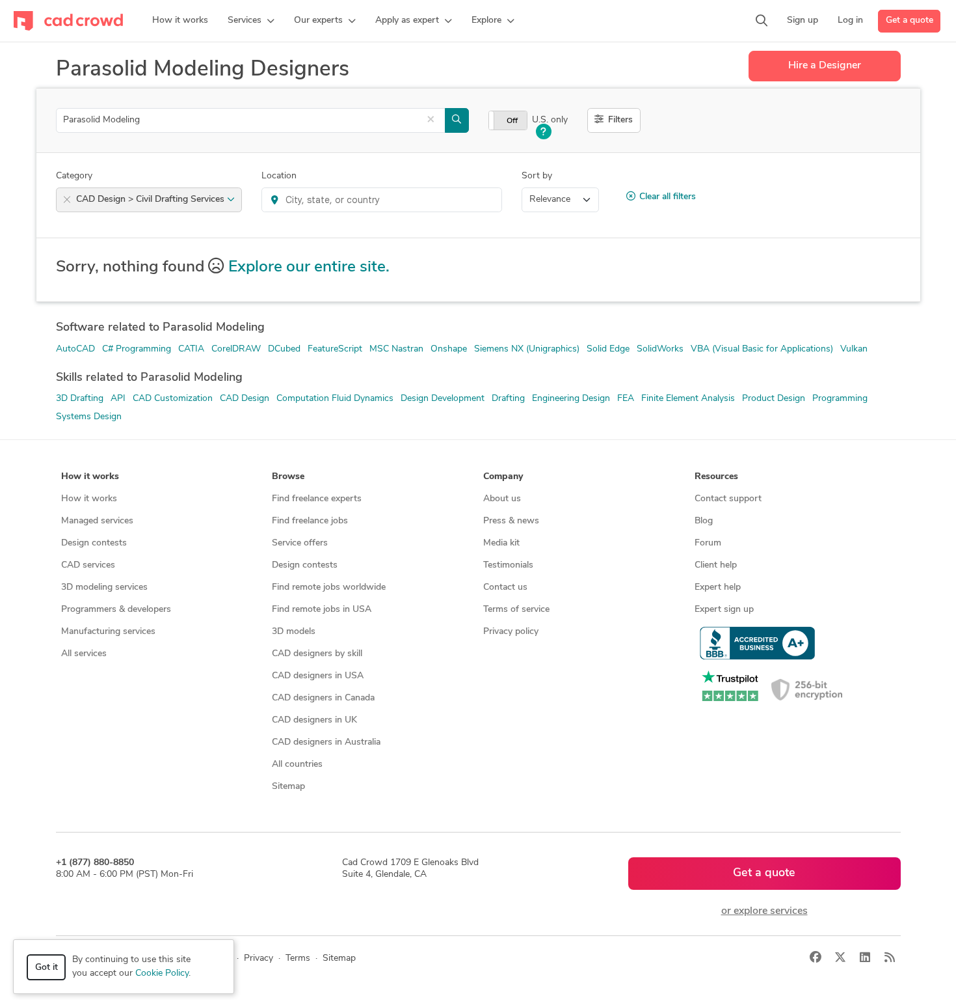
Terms (297, 958)
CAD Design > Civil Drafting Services (151, 199)
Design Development (443, 399)
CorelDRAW (236, 349)
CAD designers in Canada (323, 698)
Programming (840, 399)
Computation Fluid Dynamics (334, 399)
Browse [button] (288, 477)
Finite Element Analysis (688, 399)
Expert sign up (724, 609)
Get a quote (909, 20)
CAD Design (244, 399)
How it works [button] (90, 477)
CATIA (191, 349)
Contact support (728, 499)
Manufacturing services (108, 632)
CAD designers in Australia (326, 742)
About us (502, 499)
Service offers (300, 543)
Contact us (505, 587)
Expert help (718, 587)
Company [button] (503, 477)
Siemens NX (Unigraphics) (526, 349)
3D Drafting (79, 399)
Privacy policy (510, 632)
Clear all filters (667, 197)
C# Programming (136, 349)
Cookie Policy (162, 973)
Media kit (501, 543)
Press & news (511, 521)
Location (279, 176)
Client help (716, 565)
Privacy (258, 958)
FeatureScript (335, 349)
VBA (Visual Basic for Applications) (762, 349)
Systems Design (89, 417)
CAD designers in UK (314, 720)
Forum (708, 543)
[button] (251, 21)
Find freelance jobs (310, 521)
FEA (625, 399)
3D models (293, 632)
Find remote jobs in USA (321, 609)
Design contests (94, 543)
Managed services (97, 521)
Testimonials (508, 565)
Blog (704, 521)
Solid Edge (608, 349)
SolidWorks (660, 349)
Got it (46, 968)
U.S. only (550, 120)
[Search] (761, 21)
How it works (89, 499)
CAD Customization (173, 399)
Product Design (773, 399)
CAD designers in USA (318, 676)
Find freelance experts (317, 499)
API (118, 399)
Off (512, 121)
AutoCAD (75, 349)
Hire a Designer (824, 66)
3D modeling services (104, 587)
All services (84, 654)
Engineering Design (571, 399)
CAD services (88, 565)
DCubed (284, 349)
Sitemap (288, 787)
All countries (297, 764)
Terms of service (516, 609)
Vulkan (854, 349)
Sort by (537, 176)
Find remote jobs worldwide (329, 587)
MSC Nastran (396, 349)
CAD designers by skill (317, 654)
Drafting (508, 399)
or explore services (764, 911)
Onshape (449, 349)
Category (74, 176)
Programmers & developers (116, 609)
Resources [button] (716, 477)
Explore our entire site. (309, 267)
